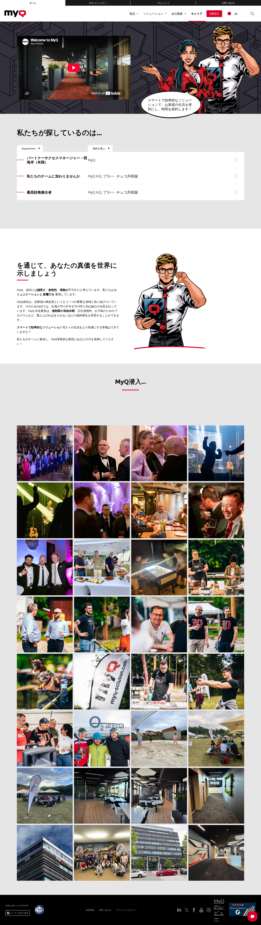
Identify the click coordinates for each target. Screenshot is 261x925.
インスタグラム (208, 909)
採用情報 (90, 910)
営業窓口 (214, 13)
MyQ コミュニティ (98, 2)
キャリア (196, 13)
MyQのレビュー (219, 910)
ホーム (32, 2)
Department (29, 148)
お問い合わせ (105, 910)
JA (235, 13)
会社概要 (177, 13)
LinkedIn (179, 909)
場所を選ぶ (99, 148)
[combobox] (234, 13)
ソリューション (153, 13)
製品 (132, 13)
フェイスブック (193, 909)
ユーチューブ (201, 909)
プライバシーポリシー (126, 910)
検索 (252, 13)
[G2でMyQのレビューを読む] (242, 910)
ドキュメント (163, 2)
